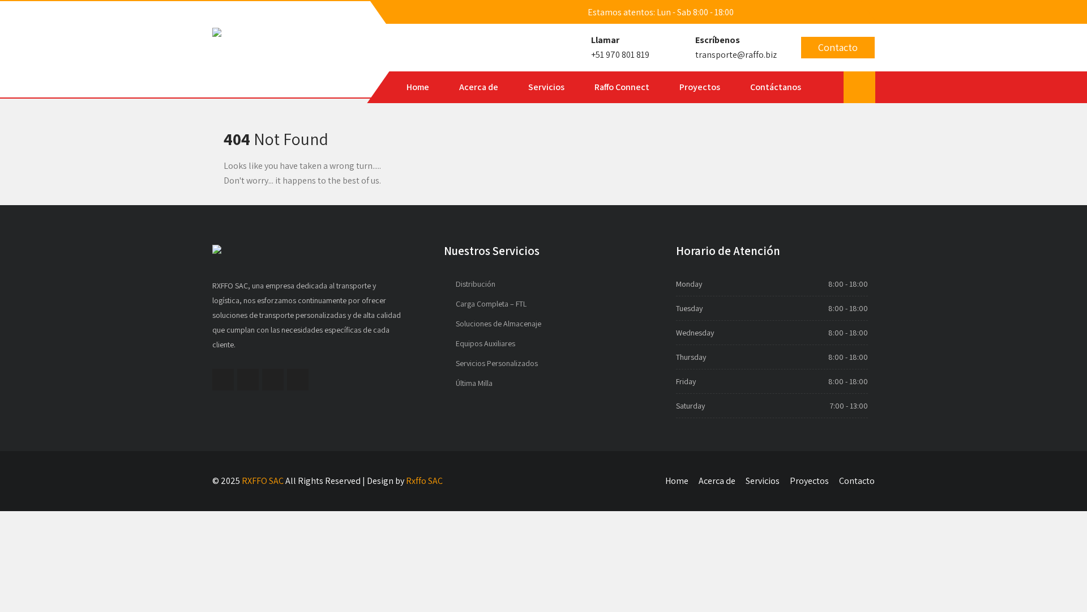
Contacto (838, 47)
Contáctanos (775, 87)
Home (417, 87)
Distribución (475, 284)
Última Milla (474, 383)
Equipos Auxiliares (485, 343)
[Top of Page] (1059, 586)
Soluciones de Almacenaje (498, 323)
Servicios (546, 87)
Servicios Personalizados (497, 363)
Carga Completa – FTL (491, 304)
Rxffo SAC (424, 481)
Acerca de (478, 87)
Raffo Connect (621, 87)
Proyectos (699, 87)
